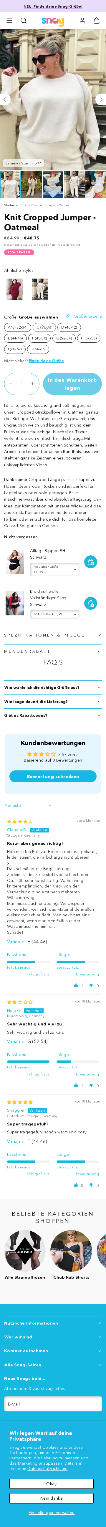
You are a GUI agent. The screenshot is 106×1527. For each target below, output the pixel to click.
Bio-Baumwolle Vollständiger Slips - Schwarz (49, 598)
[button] (9, 21)
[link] (82, 21)
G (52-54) (64, 338)
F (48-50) (39, 338)
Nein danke (51, 1498)
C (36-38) (44, 327)
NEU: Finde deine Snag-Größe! (53, 6)
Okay (51, 1483)
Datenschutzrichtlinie (47, 1468)
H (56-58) (89, 338)
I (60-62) (15, 349)
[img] (20, 821)
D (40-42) (69, 327)
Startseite (10, 205)
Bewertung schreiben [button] (53, 776)
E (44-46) (15, 338)
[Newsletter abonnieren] (96, 1403)
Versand (34, 244)
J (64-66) (38, 349)
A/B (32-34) (17, 327)
